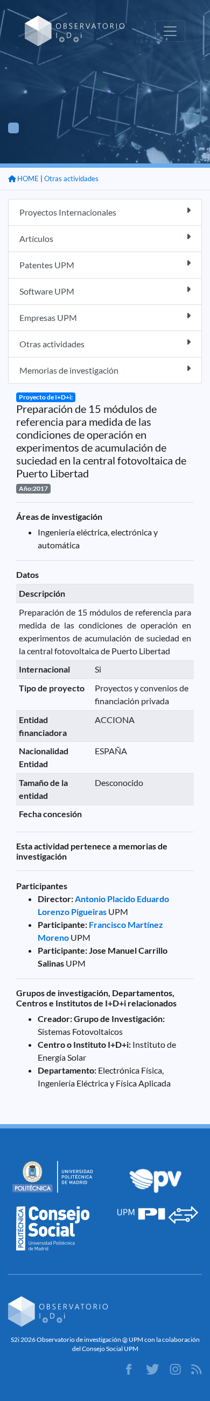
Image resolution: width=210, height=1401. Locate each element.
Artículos (36, 238)
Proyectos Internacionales (67, 212)
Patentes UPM (46, 265)
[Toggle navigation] (170, 31)
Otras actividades (71, 178)
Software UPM (46, 291)
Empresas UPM (48, 317)
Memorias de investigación (68, 370)
